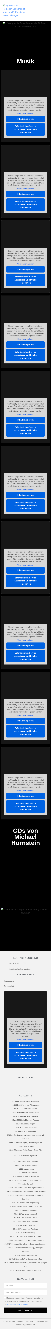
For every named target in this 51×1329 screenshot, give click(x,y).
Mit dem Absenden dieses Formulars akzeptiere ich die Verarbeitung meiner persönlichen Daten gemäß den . (24, 1301)
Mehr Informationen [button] (25, 113)
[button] (41, 10)
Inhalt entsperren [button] (25, 119)
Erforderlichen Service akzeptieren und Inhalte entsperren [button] (25, 129)
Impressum (9, 981)
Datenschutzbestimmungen (17, 1304)
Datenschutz (9, 986)
